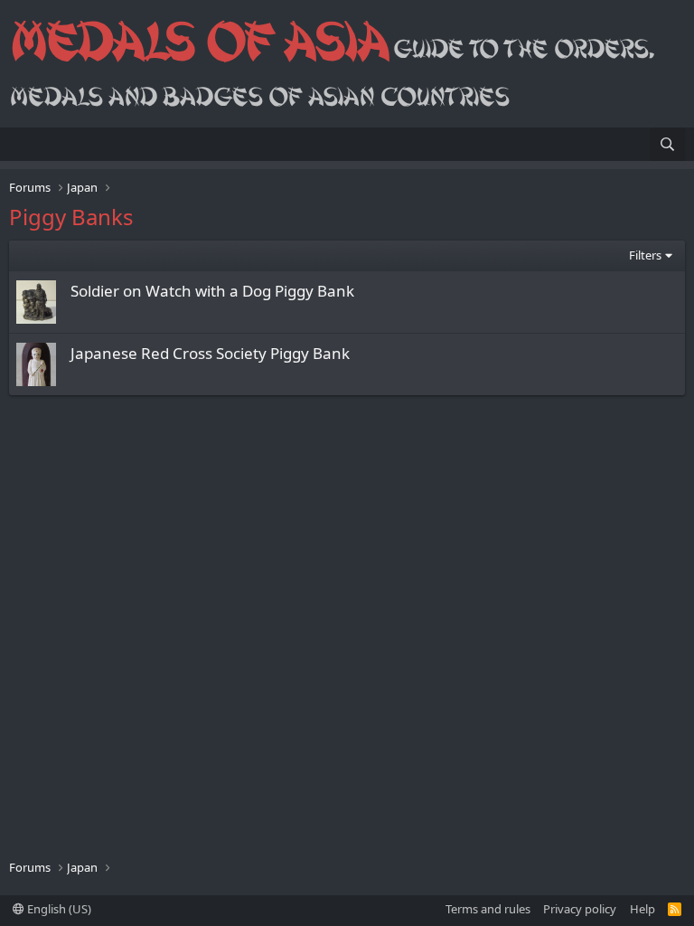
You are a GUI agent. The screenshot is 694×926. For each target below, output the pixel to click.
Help (642, 909)
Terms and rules (487, 909)
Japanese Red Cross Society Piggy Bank (210, 353)
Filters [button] (645, 255)
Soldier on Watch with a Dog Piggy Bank (212, 290)
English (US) (57, 909)
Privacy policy (579, 909)
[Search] (667, 144)
